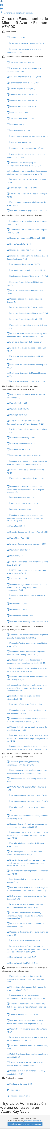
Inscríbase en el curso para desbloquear (25, 1124)
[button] (1, 2)
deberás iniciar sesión (32, 1121)
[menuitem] (1, 6)
